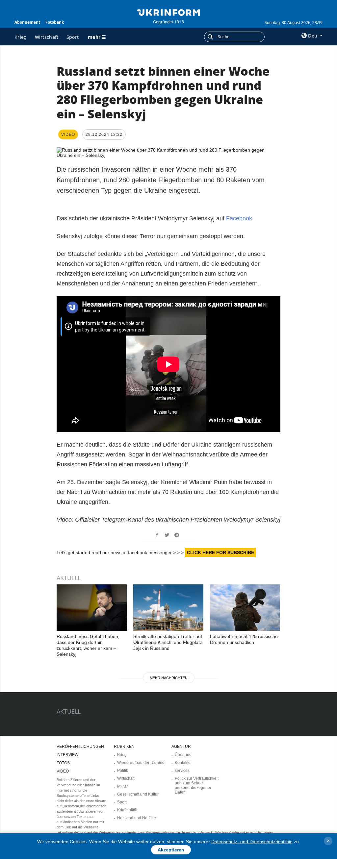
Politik (122, 770)
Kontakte (183, 762)
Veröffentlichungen (80, 746)
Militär (122, 786)
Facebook (238, 218)
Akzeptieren (171, 849)
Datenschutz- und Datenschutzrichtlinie (252, 841)
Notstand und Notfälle (136, 818)
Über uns (183, 754)
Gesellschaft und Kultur (138, 794)
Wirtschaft (47, 37)
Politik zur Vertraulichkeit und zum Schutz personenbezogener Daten (197, 785)
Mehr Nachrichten (169, 678)
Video (63, 771)
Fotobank (54, 22)
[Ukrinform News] (168, 11)
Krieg (20, 37)
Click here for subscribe (220, 552)
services (182, 770)
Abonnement (27, 22)
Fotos (63, 763)
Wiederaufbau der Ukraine (141, 762)
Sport (72, 37)
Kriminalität (127, 810)
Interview (67, 754)
